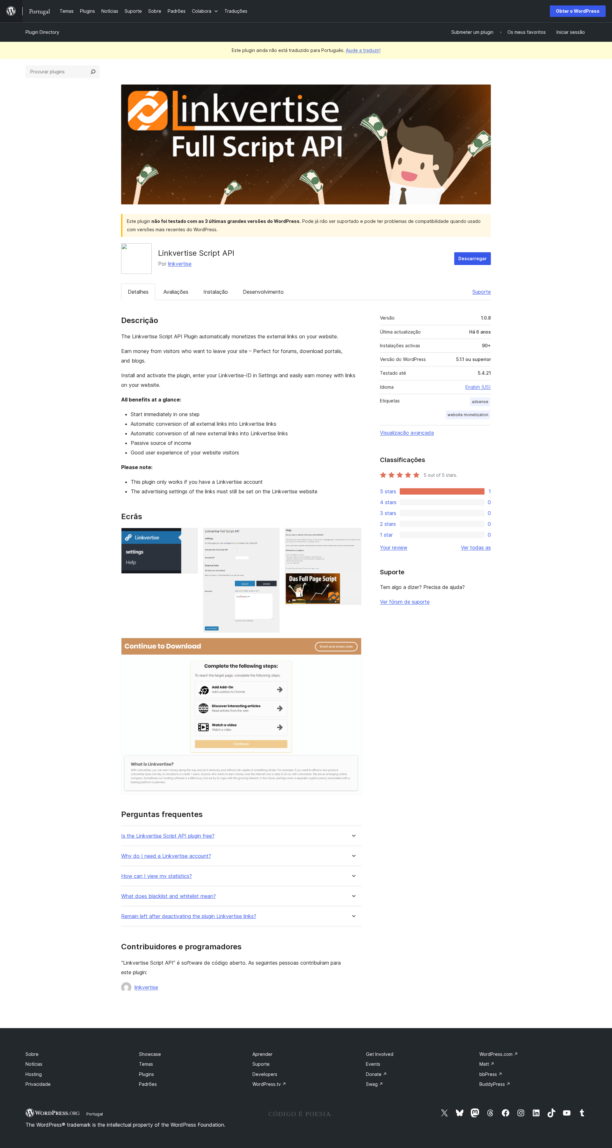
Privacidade (38, 1084)
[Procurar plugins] (93, 71)
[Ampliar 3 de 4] (353, 536)
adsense (480, 401)
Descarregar (472, 258)
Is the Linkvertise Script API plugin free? (168, 836)
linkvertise (180, 264)
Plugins (146, 1074)
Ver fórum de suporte (405, 602)
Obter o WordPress (578, 11)
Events (373, 1064)
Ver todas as (476, 547)
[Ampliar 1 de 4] (189, 536)
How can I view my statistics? (156, 876)
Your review (393, 547)
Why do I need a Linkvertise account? (166, 856)
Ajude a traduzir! (363, 50)
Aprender (262, 1054)
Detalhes (138, 292)
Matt (486, 1064)
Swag (374, 1084)
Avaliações (176, 292)
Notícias (34, 1064)
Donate (376, 1074)
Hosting (34, 1074)
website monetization (468, 414)
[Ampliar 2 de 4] (271, 536)
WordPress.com (498, 1054)
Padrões (148, 1084)
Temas (146, 1064)
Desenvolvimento (263, 292)
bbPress (490, 1074)
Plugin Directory (42, 32)
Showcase (150, 1054)
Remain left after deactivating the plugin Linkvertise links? (188, 916)
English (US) (478, 387)
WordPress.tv (269, 1084)
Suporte (481, 292)
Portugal (94, 1113)
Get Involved (379, 1054)
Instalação (215, 292)
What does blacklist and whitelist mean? (168, 896)
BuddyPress (494, 1084)
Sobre (32, 1054)
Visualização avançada (407, 433)
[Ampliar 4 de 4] (353, 646)
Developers (264, 1074)
